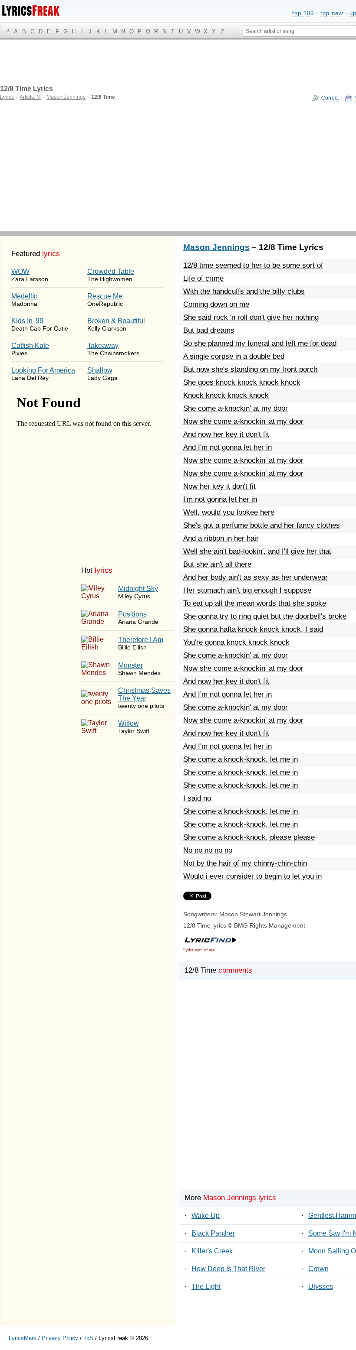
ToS (88, 1338)
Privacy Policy (60, 1338)
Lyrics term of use (198, 950)
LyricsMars (22, 1338)
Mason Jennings (216, 247)
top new (331, 13)
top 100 (303, 13)
